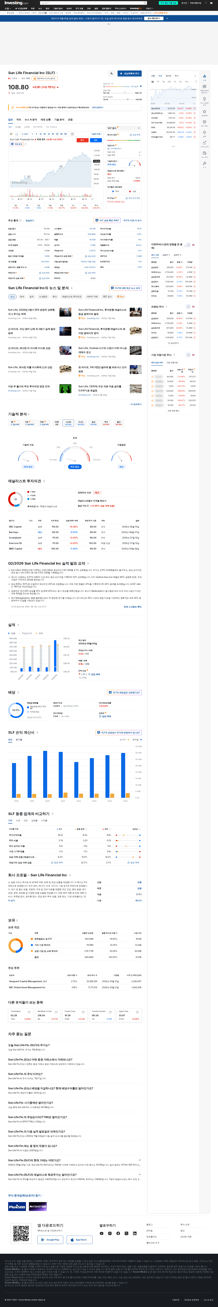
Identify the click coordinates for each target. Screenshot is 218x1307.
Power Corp (70, 1011)
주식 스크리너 (120, 8)
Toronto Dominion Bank (102, 1011)
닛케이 (154, 132)
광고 (182, 1230)
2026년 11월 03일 (88, 261)
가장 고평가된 (172, 362)
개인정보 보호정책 (191, 1300)
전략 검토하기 (97, 107)
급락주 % (177, 255)
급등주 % (166, 255)
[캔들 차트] (11, 134)
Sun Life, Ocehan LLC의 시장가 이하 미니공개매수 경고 (102, 350)
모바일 (149, 1230)
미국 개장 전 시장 (56, 13)
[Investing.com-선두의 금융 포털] (16, 3)
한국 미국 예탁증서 (94, 13)
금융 (139, 888)
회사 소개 (184, 1224)
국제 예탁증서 (79, 13)
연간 (10, 739)
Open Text (123, 1011)
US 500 (154, 118)
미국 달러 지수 (157, 137)
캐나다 (138, 900)
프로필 (18, 127)
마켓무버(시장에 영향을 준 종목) (166, 246)
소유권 (27, 127)
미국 (106, 13)
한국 (34, 13)
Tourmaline (15, 1011)
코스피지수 (155, 108)
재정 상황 (46, 119)
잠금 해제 (58, 862)
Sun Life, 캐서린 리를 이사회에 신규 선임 (30, 367)
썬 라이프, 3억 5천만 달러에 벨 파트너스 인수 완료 (102, 369)
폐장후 (68, 13)
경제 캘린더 (106, 8)
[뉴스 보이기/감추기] (72, 134)
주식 (176, 76)
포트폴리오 (151, 1236)
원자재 (168, 76)
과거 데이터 (37, 127)
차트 (18, 119)
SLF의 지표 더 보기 (133, 220)
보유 (11, 920)
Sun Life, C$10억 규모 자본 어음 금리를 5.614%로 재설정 (99, 388)
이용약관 (175, 1300)
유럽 (112, 13)
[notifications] (206, 2)
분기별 (19, 739)
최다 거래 (155, 255)
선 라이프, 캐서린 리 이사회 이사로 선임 (29, 348)
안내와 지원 (185, 1236)
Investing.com (93, 318)
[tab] (15, 423)
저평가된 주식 (146, 13)
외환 (153, 76)
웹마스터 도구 (152, 1242)
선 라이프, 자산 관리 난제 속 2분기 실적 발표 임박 (31, 331)
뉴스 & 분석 (31, 119)
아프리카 (134, 13)
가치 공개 (134, 86)
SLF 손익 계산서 (21, 732)
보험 (139, 882)
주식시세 (10, 13)
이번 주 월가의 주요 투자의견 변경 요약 (29, 386)
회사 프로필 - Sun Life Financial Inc (37, 875)
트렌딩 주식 (157, 306)
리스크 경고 (208, 1300)
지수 (160, 76)
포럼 (70, 119)
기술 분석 (59, 119)
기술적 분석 (17, 414)
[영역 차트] (16, 134)
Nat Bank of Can (45, 1011)
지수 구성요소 (51, 127)
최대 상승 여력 (157, 362)
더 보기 (11, 900)
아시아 (125, 13)
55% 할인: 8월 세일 (168, 3)
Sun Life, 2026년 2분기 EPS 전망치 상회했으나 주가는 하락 (31, 311)
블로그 (149, 1224)
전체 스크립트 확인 (133, 606)
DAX (153, 127)
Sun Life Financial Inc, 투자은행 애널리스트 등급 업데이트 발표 (102, 311)
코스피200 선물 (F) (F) (160, 113)
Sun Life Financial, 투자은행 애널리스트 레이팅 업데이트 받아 (101, 331)
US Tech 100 (156, 123)
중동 (118, 13)
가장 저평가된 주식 (161, 354)
